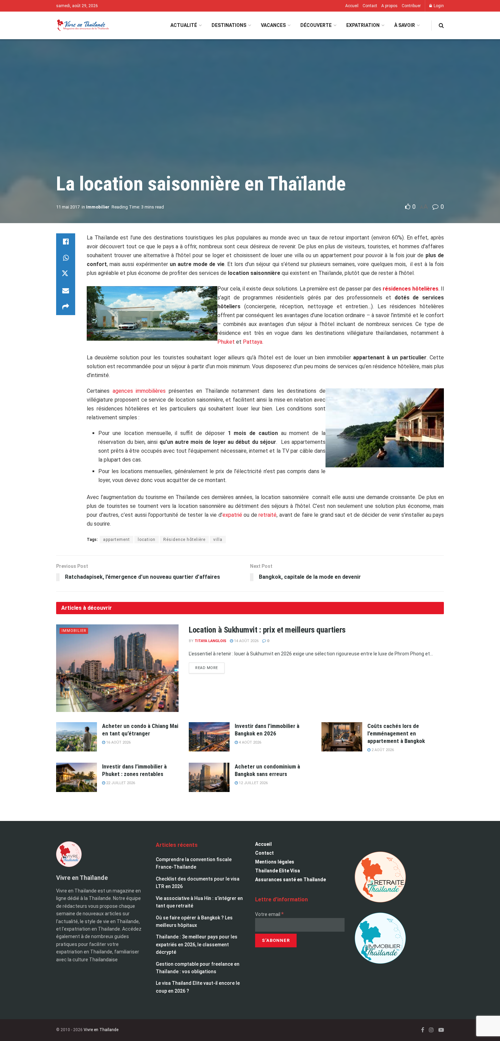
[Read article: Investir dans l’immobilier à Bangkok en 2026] (209, 736)
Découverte (316, 25)
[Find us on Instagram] (431, 1030)
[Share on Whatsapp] (65, 258)
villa (217, 539)
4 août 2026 (249, 742)
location (146, 539)
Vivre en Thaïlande (101, 1029)
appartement (116, 539)
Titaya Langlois (210, 641)
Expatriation (363, 25)
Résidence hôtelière (184, 539)
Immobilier (98, 206)
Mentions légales (274, 862)
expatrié (232, 515)
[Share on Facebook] (65, 241)
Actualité (183, 25)
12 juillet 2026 (253, 783)
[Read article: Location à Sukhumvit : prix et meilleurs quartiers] (117, 668)
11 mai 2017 (68, 206)
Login (438, 5)
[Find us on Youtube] (441, 1030)
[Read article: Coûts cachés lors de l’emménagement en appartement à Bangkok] (341, 736)
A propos (389, 5)
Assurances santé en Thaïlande (290, 879)
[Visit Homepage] (82, 25)
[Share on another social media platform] (65, 307)
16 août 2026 (118, 742)
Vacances (273, 25)
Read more (209, 666)
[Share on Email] (65, 290)
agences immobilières (139, 391)
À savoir (404, 25)
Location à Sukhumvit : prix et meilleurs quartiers (267, 630)
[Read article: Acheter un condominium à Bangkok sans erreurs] (209, 777)
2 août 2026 (382, 750)
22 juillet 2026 (120, 783)
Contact (370, 5)
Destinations (229, 25)
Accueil (352, 5)
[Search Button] (441, 25)
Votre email (269, 914)
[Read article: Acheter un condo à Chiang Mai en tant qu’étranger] (76, 736)
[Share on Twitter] (65, 274)
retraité (268, 515)
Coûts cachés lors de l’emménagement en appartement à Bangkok (396, 733)
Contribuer (411, 5)
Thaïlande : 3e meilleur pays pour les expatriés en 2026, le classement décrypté (196, 944)
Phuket (226, 342)
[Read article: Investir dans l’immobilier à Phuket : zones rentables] (76, 777)
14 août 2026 (246, 641)
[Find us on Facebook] (422, 1030)
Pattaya (252, 342)
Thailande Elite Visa (277, 870)
